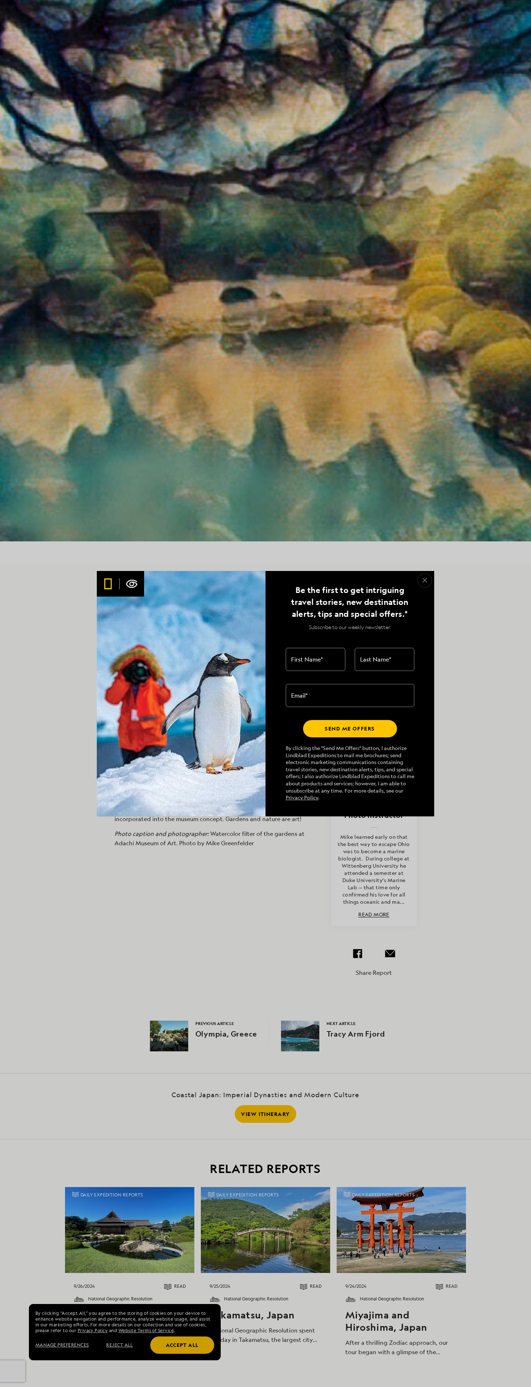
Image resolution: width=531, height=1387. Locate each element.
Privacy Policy (302, 797)
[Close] (425, 580)
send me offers (350, 728)
